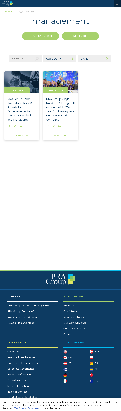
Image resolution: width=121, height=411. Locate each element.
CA (70, 357)
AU (96, 380)
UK (96, 375)
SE (96, 369)
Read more (22, 136)
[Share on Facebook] (9, 126)
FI (69, 369)
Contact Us (69, 334)
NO (97, 351)
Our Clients (70, 311)
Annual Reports (16, 380)
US (70, 351)
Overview (13, 351)
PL (96, 357)
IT (69, 380)
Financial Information (19, 374)
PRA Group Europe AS (20, 311)
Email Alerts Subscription (22, 397)
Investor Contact (17, 391)
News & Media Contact (20, 322)
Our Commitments (74, 322)
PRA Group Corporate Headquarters (29, 305)
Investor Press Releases (21, 357)
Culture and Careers (75, 328)
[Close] (116, 402)
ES (96, 363)
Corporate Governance (21, 368)
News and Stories (73, 317)
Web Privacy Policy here (26, 408)
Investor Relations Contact (23, 317)
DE (70, 375)
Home (7, 11)
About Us (69, 305)
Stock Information (18, 386)
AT (70, 363)
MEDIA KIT (80, 36)
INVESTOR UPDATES (41, 36)
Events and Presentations (22, 363)
